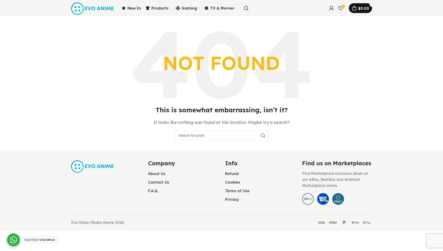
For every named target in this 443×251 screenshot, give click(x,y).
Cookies (232, 182)
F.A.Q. (153, 190)
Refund (232, 173)
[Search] (246, 8)
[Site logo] (93, 7)
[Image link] (93, 165)
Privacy (232, 199)
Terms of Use (237, 190)
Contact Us (158, 182)
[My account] (331, 8)
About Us (156, 173)
